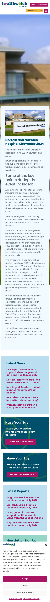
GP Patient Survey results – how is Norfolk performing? (22, 399)
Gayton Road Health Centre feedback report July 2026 (23, 524)
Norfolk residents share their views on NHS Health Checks (23, 381)
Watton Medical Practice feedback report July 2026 (22, 506)
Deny (25, 585)
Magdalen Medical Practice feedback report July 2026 (23, 499)
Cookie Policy (15, 598)
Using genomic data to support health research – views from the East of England (25, 515)
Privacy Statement (31, 598)
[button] (46, 545)
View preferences (24, 592)
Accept (25, 578)
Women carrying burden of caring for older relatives (22, 406)
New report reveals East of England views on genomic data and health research (22, 372)
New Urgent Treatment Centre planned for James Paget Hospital (24, 390)
